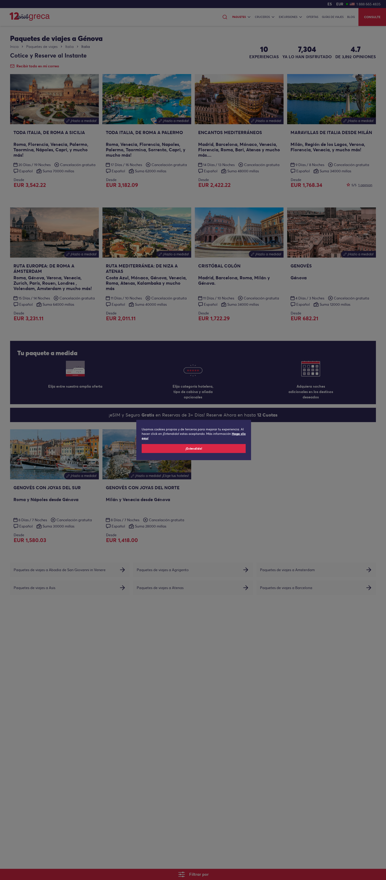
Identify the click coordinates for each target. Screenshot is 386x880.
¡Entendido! (193, 448)
